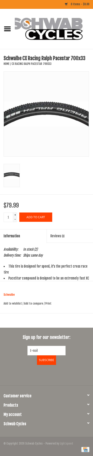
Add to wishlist (13, 303)
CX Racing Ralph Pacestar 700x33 (32, 64)
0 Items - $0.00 (79, 4)
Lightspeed (66, 443)
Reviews (57, 236)
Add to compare (34, 303)
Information (12, 236)
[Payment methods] (84, 449)
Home (7, 64)
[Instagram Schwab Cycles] (59, 374)
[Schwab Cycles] (54, 29)
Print (48, 303)
